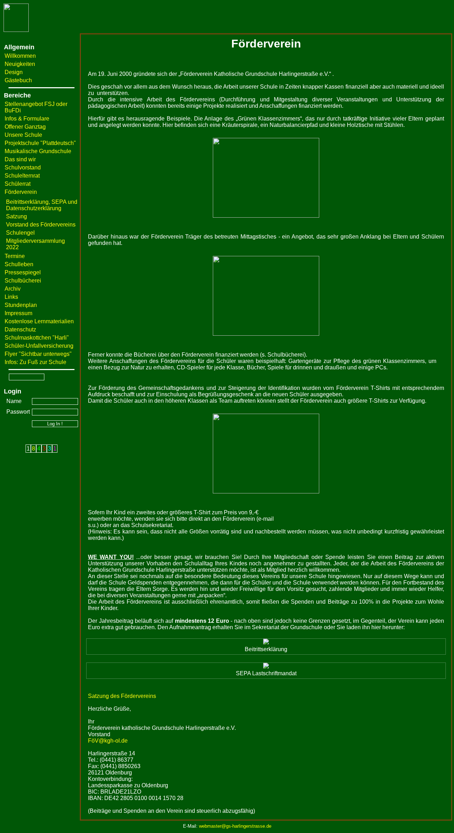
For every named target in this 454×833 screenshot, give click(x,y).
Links (11, 297)
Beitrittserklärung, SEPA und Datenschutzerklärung (41, 205)
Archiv (13, 289)
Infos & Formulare (27, 119)
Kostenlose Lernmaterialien (39, 321)
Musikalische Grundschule (38, 151)
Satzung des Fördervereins (122, 696)
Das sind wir (20, 159)
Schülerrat (18, 184)
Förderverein (21, 192)
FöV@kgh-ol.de (108, 741)
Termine (15, 256)
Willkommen (20, 56)
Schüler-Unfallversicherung (39, 346)
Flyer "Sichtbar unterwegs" (38, 354)
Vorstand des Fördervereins (41, 225)
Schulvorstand (23, 167)
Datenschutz (20, 329)
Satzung (16, 216)
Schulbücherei (23, 281)
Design (14, 72)
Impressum (18, 313)
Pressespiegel (23, 272)
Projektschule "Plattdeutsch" (40, 143)
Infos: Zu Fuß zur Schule (35, 362)
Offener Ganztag (25, 127)
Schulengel (20, 233)
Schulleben (19, 264)
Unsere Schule (23, 135)
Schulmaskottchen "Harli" (37, 338)
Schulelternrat (22, 176)
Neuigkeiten (20, 64)
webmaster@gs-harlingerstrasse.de (235, 826)
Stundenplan (21, 305)
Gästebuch (18, 80)
